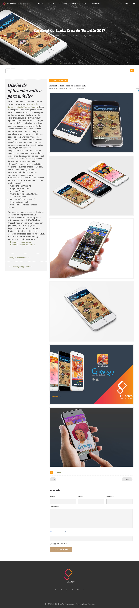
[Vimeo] (77, 589)
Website (110, 497)
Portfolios (59, 63)
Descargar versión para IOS (19, 257)
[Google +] (66, 589)
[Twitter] (72, 589)
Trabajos (75, 3)
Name (52, 497)
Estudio (51, 3)
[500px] (83, 589)
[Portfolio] (132, 70)
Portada (51, 63)
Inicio (40, 3)
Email (80, 497)
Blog (86, 3)
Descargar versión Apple (20, 242)
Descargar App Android (21, 266)
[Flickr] (61, 589)
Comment (54, 507)
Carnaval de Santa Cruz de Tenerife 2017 (67, 85)
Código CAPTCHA (57, 544)
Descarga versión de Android (22, 245)
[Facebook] (55, 589)
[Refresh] (65, 532)
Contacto (96, 3)
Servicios (63, 3)
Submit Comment (61, 550)
